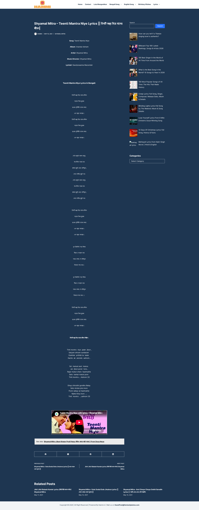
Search (132, 23)
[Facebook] (45, 454)
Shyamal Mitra (60, 34)
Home (80, 4)
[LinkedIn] (113, 454)
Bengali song (115, 4)
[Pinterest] (90, 454)
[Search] (164, 4)
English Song (129, 4)
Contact (88, 4)
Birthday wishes (144, 4)
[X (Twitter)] (68, 454)
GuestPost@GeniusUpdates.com (127, 505)
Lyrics (155, 4)
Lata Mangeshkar (100, 4)
